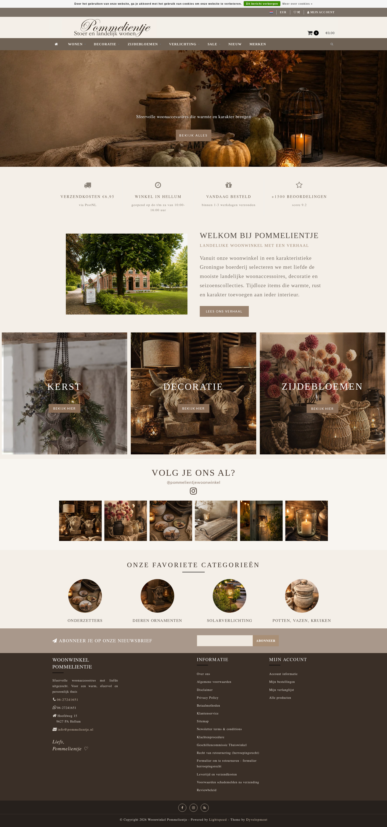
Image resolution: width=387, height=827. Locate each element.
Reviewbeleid (207, 790)
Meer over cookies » (297, 3)
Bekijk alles (193, 135)
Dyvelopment (256, 819)
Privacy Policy (208, 697)
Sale (212, 44)
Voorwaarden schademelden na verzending (228, 782)
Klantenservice (208, 713)
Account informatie (283, 674)
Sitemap (203, 721)
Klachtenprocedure (210, 737)
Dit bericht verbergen (262, 3)
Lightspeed (218, 819)
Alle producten (280, 697)
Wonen (75, 44)
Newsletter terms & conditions (219, 729)
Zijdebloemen (143, 44)
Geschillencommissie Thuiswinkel (222, 745)
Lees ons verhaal (224, 311)
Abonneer (265, 640)
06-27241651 (67, 699)
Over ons (203, 674)
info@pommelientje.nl (75, 729)
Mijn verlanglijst (281, 690)
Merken (257, 44)
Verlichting (182, 44)
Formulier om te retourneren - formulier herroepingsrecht (227, 763)
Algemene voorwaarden (214, 681)
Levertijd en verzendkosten (217, 774)
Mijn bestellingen (282, 681)
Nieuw (235, 44)
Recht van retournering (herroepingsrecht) (228, 753)
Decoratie (105, 44)
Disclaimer (205, 690)
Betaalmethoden (208, 705)
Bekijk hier (64, 408)
